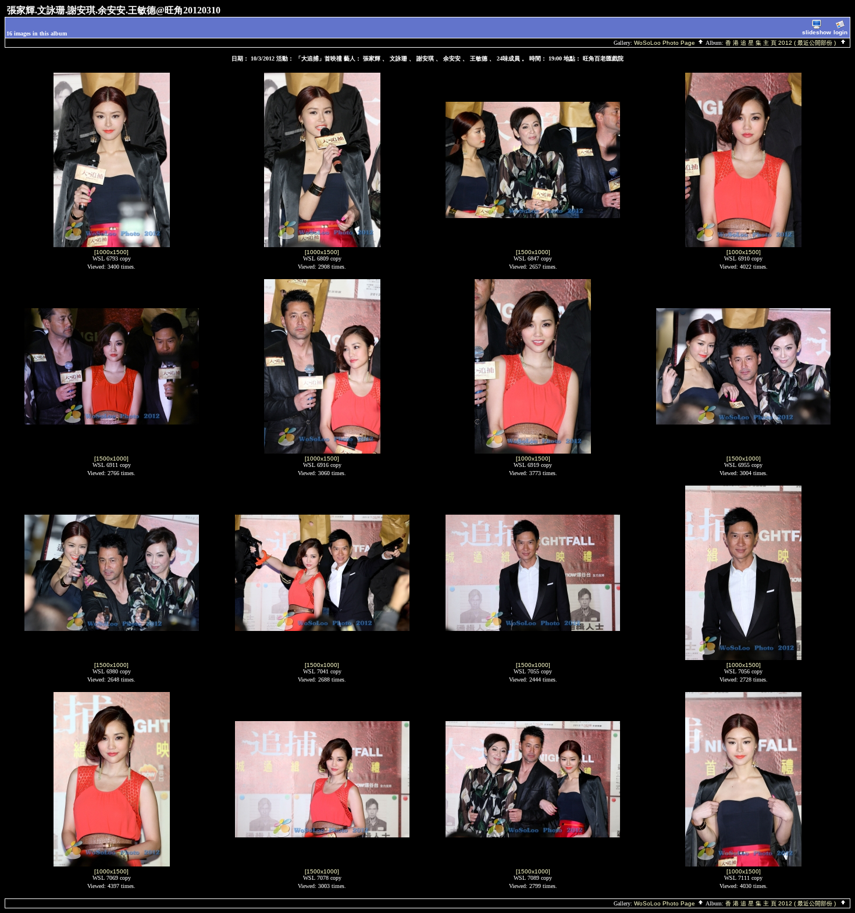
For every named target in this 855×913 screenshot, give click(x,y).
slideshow (816, 32)
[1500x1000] (533, 252)
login (840, 32)
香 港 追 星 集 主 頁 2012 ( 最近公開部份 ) (782, 43)
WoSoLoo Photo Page (665, 43)
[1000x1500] (111, 252)
